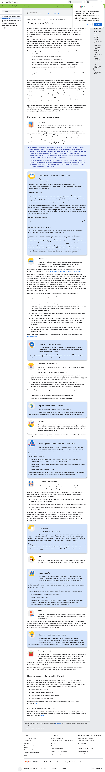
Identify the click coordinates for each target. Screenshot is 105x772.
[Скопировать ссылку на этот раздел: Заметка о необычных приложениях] (67, 635)
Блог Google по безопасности (59, 746)
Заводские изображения (30, 750)
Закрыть (88, 24)
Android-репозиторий (30, 738)
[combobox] (76, 1)
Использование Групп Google (59, 751)
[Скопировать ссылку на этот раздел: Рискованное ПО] (52, 651)
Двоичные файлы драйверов (32, 752)
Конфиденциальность (45, 768)
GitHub (25, 755)
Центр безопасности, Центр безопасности (62, 740)
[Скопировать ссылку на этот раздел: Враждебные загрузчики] (58, 364)
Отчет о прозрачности (57, 748)
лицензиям (58, 723)
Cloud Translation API (53, 13)
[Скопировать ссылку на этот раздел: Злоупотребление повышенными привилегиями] (77, 444)
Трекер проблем (82, 754)
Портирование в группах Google (59, 754)
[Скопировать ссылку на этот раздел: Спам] (43, 557)
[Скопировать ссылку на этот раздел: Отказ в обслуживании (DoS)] (62, 344)
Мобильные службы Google (85, 748)
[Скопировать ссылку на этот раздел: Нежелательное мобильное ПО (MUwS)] (65, 676)
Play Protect (13, 2)
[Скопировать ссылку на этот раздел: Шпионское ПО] (52, 573)
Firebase (59, 761)
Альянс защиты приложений (56, 6)
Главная (4, 6)
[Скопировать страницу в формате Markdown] (55, 23)
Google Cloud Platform (71, 761)
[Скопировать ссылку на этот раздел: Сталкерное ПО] (52, 259)
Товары (35, 19)
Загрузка (26, 743)
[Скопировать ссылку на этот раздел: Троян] (44, 611)
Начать (98, 24)
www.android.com (82, 746)
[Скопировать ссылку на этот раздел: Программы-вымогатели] (58, 482)
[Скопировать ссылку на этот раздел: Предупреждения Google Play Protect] (58, 708)
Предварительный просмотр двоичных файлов (34, 746)
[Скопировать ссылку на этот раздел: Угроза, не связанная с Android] (64, 406)
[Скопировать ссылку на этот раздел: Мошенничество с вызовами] (48, 218)
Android (44, 761)
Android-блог (54, 743)
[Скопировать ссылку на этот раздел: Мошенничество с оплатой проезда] (52, 228)
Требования (27, 740)
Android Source (82, 743)
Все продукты (84, 761)
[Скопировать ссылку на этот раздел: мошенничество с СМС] (44, 193)
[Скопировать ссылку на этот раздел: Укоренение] (49, 528)
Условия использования (30, 768)
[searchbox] (11, 11)
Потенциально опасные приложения (34, 6)
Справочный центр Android (85, 738)
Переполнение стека (83, 751)
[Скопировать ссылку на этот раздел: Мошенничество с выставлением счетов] (71, 176)
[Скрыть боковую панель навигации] (19, 769)
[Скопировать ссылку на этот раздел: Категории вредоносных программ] (61, 117)
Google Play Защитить (15, 6)
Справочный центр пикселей (86, 740)
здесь (36, 703)
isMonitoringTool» (32, 336)
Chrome (52, 761)
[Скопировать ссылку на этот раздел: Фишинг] (45, 421)
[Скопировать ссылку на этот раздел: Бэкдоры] (46, 122)
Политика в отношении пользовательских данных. (65, 271)
